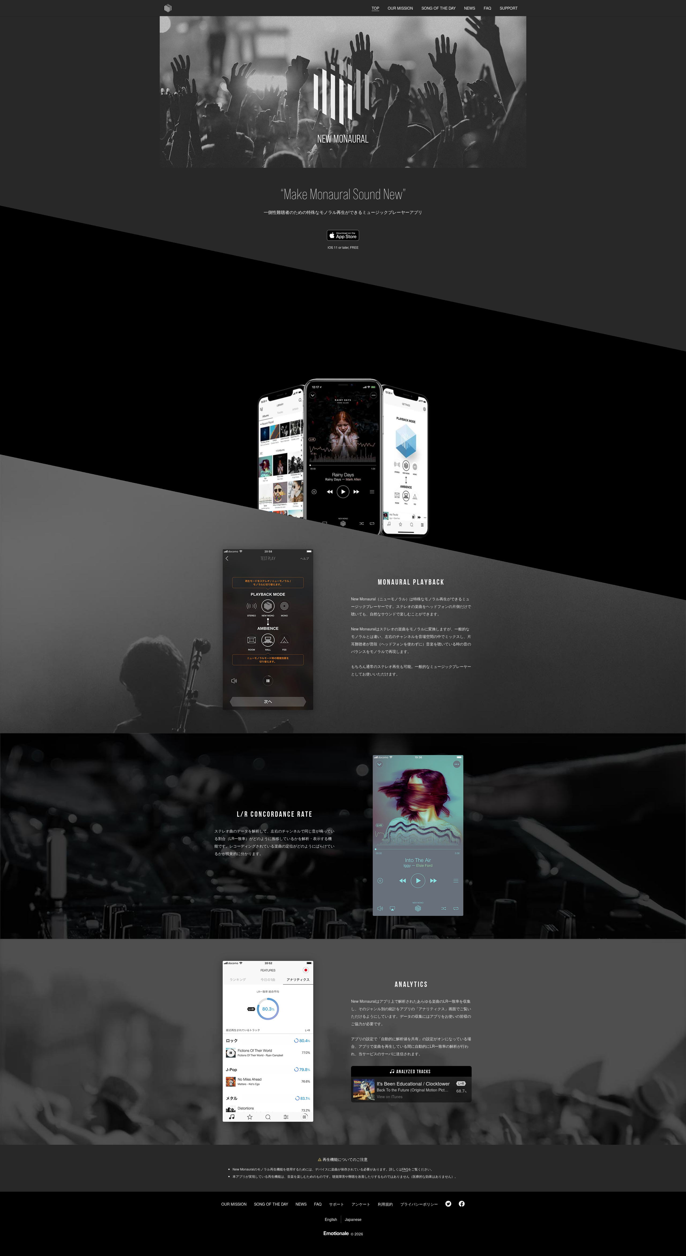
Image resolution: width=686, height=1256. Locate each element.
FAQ (487, 8)
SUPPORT (509, 8)
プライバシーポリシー (419, 1204)
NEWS (469, 8)
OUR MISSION (400, 8)
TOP (375, 8)
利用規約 (385, 1204)
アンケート (361, 1204)
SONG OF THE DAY (439, 8)
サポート (336, 1204)
